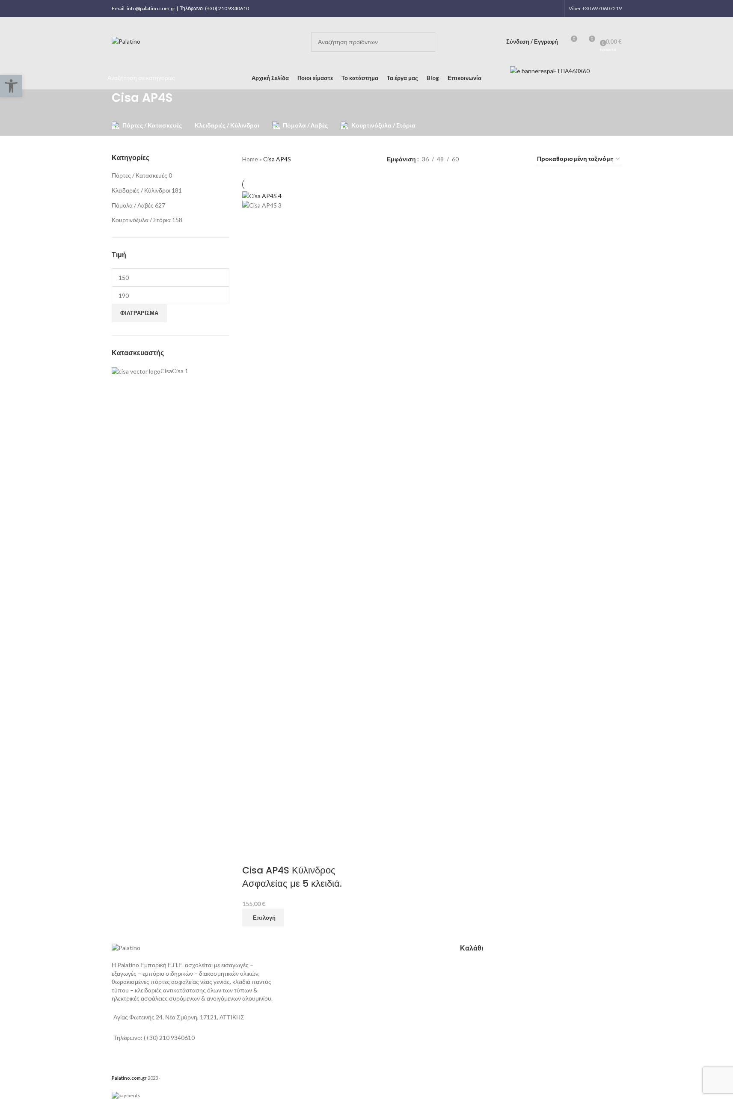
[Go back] (101, 102)
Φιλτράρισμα (139, 312)
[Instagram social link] (532, 8)
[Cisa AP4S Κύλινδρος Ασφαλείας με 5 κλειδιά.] (262, 195)
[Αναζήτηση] (425, 42)
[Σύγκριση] (253, 853)
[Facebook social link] (521, 8)
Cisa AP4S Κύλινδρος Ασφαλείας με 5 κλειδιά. (292, 877)
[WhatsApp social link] (543, 8)
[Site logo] (126, 41)
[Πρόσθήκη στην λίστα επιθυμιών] (275, 853)
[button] (11, 86)
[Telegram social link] (554, 8)
